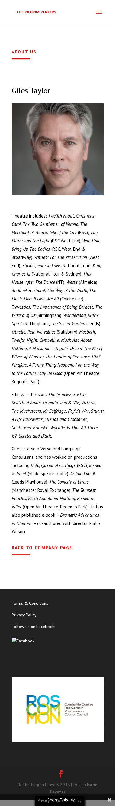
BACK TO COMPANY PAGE (42, 547)
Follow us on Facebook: (33, 626)
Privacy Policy (24, 615)
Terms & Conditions (30, 603)
